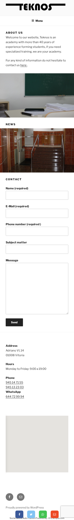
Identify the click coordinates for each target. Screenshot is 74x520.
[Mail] (55, 514)
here (23, 65)
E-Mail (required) (17, 206)
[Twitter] (31, 514)
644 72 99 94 (15, 396)
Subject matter (16, 242)
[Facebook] (19, 514)
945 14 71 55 (14, 382)
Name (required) (17, 188)
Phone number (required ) (23, 224)
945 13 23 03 (15, 387)
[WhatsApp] (43, 514)
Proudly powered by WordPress (25, 507)
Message (12, 260)
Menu (39, 20)
